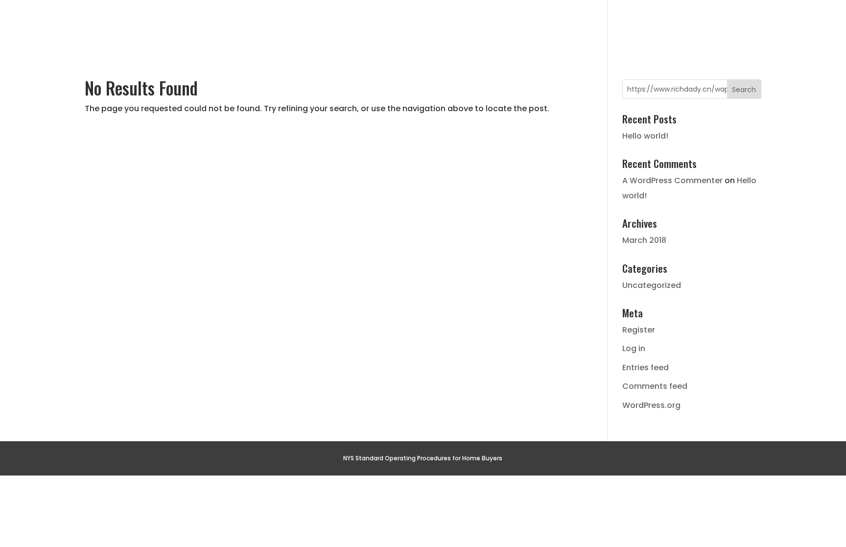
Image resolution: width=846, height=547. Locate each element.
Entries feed (645, 367)
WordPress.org (651, 405)
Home (222, 26)
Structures (513, 26)
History (285, 26)
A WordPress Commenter (672, 180)
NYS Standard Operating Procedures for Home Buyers (422, 458)
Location (433, 26)
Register (638, 329)
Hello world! (645, 136)
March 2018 (644, 240)
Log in (633, 348)
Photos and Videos (615, 26)
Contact (810, 26)
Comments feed (654, 386)
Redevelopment (724, 26)
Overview (356, 26)
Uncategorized (651, 285)
